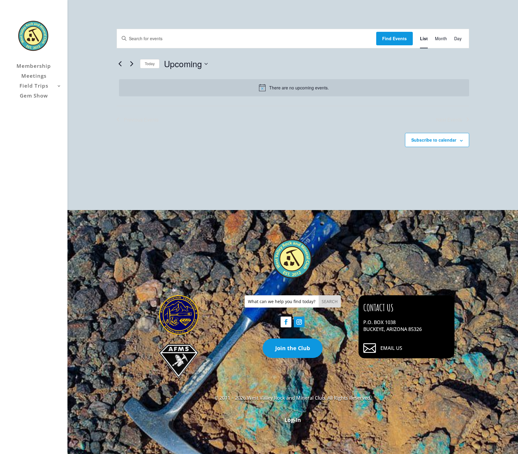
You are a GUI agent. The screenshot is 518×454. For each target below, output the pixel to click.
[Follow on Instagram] (299, 322)
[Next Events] (131, 64)
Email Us (391, 348)
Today (150, 63)
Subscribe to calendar (433, 140)
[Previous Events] (120, 64)
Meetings (33, 76)
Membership (33, 66)
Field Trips (33, 86)
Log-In (292, 419)
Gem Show (34, 96)
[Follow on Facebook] (286, 322)
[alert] (294, 87)
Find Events (394, 38)
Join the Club (292, 348)
